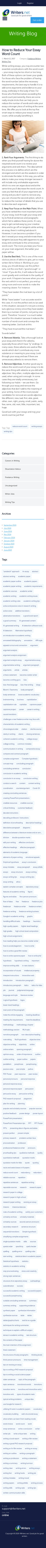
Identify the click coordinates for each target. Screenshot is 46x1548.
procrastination (9, 1143)
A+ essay (25, 571)
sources (33, 1242)
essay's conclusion (29, 862)
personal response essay (12, 1084)
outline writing (8, 1059)
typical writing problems (12, 1399)
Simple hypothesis (29, 1232)
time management (31, 1360)
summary (33, 1301)
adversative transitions (11, 616)
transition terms (9, 1389)
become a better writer (28, 675)
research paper (35, 1187)
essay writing (8, 882)
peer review (33, 1074)
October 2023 (9, 544)
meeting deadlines (33, 1015)
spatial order (8, 1246)
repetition (21, 1177)
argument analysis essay (12, 660)
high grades (7, 931)
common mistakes (24, 744)
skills (25, 1242)
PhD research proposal (12, 1099)
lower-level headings (11, 1005)
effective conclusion (26, 842)
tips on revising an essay (12, 1365)
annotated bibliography (12, 640)
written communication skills (14, 1493)
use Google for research (12, 1404)
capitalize (23, 704)
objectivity (23, 1044)
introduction (8, 980)
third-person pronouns (12, 1360)
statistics (25, 1261)
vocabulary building (10, 1414)
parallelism (7, 1064)
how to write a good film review (15, 951)
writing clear (8, 1468)
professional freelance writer (14, 1148)
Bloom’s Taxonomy (10, 690)
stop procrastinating (11, 1271)
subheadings (35, 1281)
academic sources (10, 591)
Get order (37, 20)
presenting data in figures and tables (23, 1128)
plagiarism (28, 1099)
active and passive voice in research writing (19, 606)
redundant (37, 1173)
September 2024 (10, 525)
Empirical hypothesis (11, 862)
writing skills (7, 1488)
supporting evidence (27, 1306)
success (20, 1286)
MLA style (26, 1030)
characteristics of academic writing (16, 724)
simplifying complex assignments (15, 1237)
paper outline (22, 1059)
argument (34, 645)
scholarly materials (27, 1217)
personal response (28, 1079)
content (22, 783)
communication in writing (13, 749)
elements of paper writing (13, 857)
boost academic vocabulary (28, 695)
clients (20, 734)
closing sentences (33, 734)
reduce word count (20, 426)
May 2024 (7, 534)
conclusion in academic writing (15, 773)
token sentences (9, 1379)
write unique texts (20, 1434)
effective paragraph (27, 847)
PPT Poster (38, 1123)
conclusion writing (30, 778)
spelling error (17, 1251)
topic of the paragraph (27, 1379)
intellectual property (31, 971)
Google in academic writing (13, 916)
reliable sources (9, 1177)
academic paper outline (12, 581)
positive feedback (9, 1113)
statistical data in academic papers (28, 1256)
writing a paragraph (27, 1453)
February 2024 (9, 538)
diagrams (26, 828)
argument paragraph (31, 665)
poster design (24, 1113)
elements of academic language (15, 852)
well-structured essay (29, 1414)
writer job (6, 1434)
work (30, 1424)
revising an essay (30, 1202)
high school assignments (12, 936)
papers (33, 1059)
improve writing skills (11, 966)
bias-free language (10, 685)
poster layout (38, 1113)
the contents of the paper (12, 1340)
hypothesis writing (22, 961)
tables (29, 1315)
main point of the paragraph (14, 1010)
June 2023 (8, 550)
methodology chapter (25, 1025)
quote (27, 1163)
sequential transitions (11, 1232)
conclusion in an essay (11, 778)
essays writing (31, 872)
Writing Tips (6, 62)
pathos (30, 1069)
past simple (20, 1069)
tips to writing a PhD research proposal (18, 1370)
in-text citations (28, 966)
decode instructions (10, 813)
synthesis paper (9, 1311)
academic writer (26, 591)
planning (21, 1104)
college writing (8, 744)
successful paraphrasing (12, 1296)
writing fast (7, 1473)
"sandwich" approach (11, 571)
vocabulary (37, 1409)
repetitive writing (27, 1182)
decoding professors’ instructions (16, 818)
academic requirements (33, 586)
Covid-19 (36, 788)
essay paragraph (23, 867)
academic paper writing (12, 586)
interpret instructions (11, 975)
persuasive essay (9, 1094)
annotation (28, 640)
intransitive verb (28, 975)
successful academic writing (14, 1291)
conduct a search (9, 783)
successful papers (34, 1291)
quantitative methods (11, 1158)
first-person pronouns (28, 897)
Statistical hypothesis (11, 1261)
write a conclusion (25, 1429)
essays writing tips (10, 877)
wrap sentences (9, 1429)
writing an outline (9, 1453)
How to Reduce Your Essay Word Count (21, 52)
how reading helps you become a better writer (20, 941)
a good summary (9, 621)
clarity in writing (9, 734)
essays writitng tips (27, 877)
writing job (32, 1473)
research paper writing (11, 1202)
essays (5, 872)
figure (30, 892)
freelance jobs (37, 902)
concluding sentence (11, 769)
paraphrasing (31, 1064)
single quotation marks (11, 1242)
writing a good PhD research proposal (17, 1444)
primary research (9, 1138)
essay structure (17, 872)
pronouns (31, 1148)
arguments (7, 670)
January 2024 (9, 541)
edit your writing (9, 842)
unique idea (29, 1399)
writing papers (8, 1483)
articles (25, 670)
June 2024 (8, 531)
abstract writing (9, 576)
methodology (8, 1025)
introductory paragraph (12, 985)
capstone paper (36, 704)
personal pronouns (10, 1079)
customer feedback (25, 808)
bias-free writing (27, 685)
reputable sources (10, 1187)
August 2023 (8, 547)
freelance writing (9, 911)
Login (19, 3)
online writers (8, 1049)
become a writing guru (12, 680)
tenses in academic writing (13, 1335)
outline (37, 1054)
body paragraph (27, 690)
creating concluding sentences (15, 793)
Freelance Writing (34, 59)
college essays (32, 739)
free (17, 902)
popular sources (35, 1108)
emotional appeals (33, 857)
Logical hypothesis (10, 1000)
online (32, 1044)
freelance (25, 902)
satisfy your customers (34, 1212)
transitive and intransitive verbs (30, 1389)
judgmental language (25, 990)
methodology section (11, 1030)
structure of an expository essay (15, 1281)
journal (11, 990)
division (6, 838)
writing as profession (11, 1458)
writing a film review (30, 1439)
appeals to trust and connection (15, 645)
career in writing (33, 709)
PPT (29, 1123)
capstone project (9, 709)
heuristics (37, 921)
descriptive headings (34, 823)
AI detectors (7, 631)
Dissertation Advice (13, 469)
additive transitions (22, 611)
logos (22, 1000)
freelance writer (20, 906)
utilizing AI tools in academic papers (16, 1409)
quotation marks (28, 1158)
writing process (37, 1483)
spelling (6, 1251)
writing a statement (29, 1458)
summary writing (9, 1306)
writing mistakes (9, 1478)
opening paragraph (24, 1049)
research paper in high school (14, 1197)
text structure (31, 1335)
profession (22, 1143)
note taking (7, 1040)
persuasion (29, 1089)
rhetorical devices (19, 1207)
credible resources (10, 803)
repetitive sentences (10, 1182)
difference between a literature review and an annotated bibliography (23, 833)
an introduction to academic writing (16, 635)
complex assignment (11, 759)
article (17, 670)
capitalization (32, 700)
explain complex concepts (13, 887)
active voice (7, 611)
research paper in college (12, 1192)
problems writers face (27, 1138)
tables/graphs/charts (11, 1320)
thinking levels (36, 1355)
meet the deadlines (33, 1020)
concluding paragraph (24, 764)
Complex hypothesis (29, 759)
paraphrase (18, 1064)
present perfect (9, 1133)
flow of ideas (8, 902)
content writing (34, 783)
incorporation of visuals (12, 971)
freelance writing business (29, 911)
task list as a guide (29, 1320)
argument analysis (10, 650)
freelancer (7, 906)
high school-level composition (26, 931)
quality (40, 1153)
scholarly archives (10, 1217)
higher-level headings (29, 926)
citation (24, 729)
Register (30, 3)
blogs (38, 685)
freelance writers (35, 906)
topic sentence (8, 1384)
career (21, 709)
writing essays (36, 426)
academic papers (30, 581)
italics (26, 985)
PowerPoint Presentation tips (14, 1123)
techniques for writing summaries (16, 1325)
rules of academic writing (12, 1212)
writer (37, 1429)
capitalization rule (9, 704)
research (23, 1187)
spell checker (31, 1246)
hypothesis (7, 961)
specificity (19, 1246)
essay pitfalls (38, 867)
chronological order (10, 729)
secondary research (10, 1227)
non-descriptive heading (30, 1035)
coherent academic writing (13, 739)
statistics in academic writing (14, 1266)
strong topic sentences (11, 1276)
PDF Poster (7, 1074)
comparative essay (33, 749)
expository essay (32, 887)
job (4, 990)
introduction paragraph (25, 980)
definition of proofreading (13, 823)
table (22, 1315)
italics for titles (37, 985)
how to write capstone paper (14, 956)
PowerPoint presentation (12, 1118)
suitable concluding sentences (14, 1301)
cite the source (35, 729)
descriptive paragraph (11, 828)
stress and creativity (29, 1271)
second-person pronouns (29, 1222)
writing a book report (11, 1439)
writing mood (24, 1478)
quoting (36, 1163)
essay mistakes (8, 867)
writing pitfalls (22, 1483)
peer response (20, 1074)
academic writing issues (28, 596)
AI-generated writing (11, 626)
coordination (8, 788)
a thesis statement (10, 675)
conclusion (26, 769)
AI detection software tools (32, 626)
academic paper (24, 576)
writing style (20, 1488)
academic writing (9, 596)
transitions (38, 1384)
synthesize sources (10, 1315)
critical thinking (9, 808)
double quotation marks (21, 838)
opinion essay (8, 1054)
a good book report (30, 616)
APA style (39, 640)
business (20, 700)
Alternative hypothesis (23, 631)
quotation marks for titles (12, 1163)
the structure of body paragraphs (15, 1355)
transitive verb (8, 1394)
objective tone (35, 1040)
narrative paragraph (10, 1035)
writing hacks (20, 1473)
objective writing (9, 1044)
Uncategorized (11, 486)
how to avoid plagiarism (12, 946)
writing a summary (10, 1463)
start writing (7, 1256)
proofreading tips (9, 1153)
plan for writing (9, 1104)
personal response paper (12, 1089)
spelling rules (30, 1251)
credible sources (26, 803)
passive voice (8, 1069)
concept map (8, 764)
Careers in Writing (12, 461)
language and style (10, 995)
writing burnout (27, 1463)
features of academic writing (14, 892)
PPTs (5, 1128)
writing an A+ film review (12, 1448)
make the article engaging (13, 1015)
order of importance (24, 1054)
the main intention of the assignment (17, 1345)
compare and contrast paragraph (15, 754)
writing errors (21, 1468)
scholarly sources (9, 1222)
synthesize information (26, 1311)
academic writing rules (11, 601)
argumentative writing (11, 665)
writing (32, 1434)
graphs (30, 916)
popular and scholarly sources (14, 1108)
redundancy (25, 1173)
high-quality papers (10, 926)
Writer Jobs (9, 494)
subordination (8, 1286)
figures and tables (10, 897)
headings (26, 921)
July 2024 (7, 528)
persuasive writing (26, 1094)
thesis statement (9, 1350)
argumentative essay (33, 660)
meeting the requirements (13, 1020)
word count (20, 1424)
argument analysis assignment (14, 655)
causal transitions (9, 714)
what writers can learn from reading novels (19, 1419)
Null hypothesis (20, 1040)
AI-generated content (27, 621)
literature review (27, 995)
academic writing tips (32, 601)
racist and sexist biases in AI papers (16, 1168)
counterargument (23, 788)
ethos (18, 882)
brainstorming (8, 700)
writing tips (8, 431)
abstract (35, 571)
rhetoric (6, 1207)
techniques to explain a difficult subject (17, 1330)
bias (25, 680)
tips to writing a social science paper (17, 1375)
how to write (29, 946)
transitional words (24, 1384)
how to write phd (34, 956)
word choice (8, 1424)
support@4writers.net (13, 1508)
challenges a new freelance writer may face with (21, 719)
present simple (23, 1133)
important (35, 961)
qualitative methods (26, 1153)
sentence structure (28, 1227)
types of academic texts (26, 1394)
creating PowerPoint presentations (16, 798)
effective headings (10, 847)
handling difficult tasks (11, 921)
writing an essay (31, 1448)
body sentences (9, 695)
